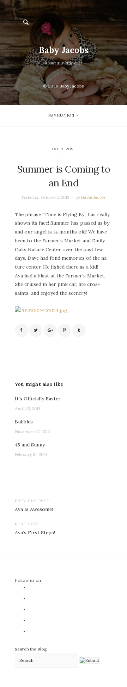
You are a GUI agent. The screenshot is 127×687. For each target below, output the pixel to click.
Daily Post (63, 149)
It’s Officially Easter (38, 398)
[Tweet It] (36, 330)
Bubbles (24, 421)
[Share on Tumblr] (79, 330)
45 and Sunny (30, 444)
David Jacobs (93, 197)
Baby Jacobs (64, 50)
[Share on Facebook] (21, 330)
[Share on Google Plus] (50, 330)
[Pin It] (64, 330)
